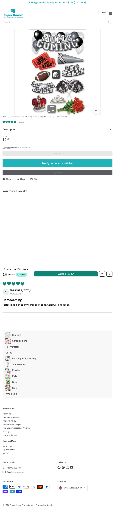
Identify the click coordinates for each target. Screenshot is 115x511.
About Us (7, 413)
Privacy (6, 431)
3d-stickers (27, 117)
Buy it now (58, 172)
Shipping (6, 147)
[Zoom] (96, 111)
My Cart (6, 453)
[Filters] (102, 274)
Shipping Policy (9, 421)
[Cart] (103, 13)
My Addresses (9, 449)
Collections (15, 117)
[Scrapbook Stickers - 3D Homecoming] (21, 220)
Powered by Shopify (44, 505)
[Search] (109, 22)
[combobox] (57, 22)
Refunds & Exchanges (12, 424)
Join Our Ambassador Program (16, 428)
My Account (8, 446)
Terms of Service (10, 435)
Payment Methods (11, 417)
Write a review (66, 273)
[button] (10, 122)
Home (5, 117)
